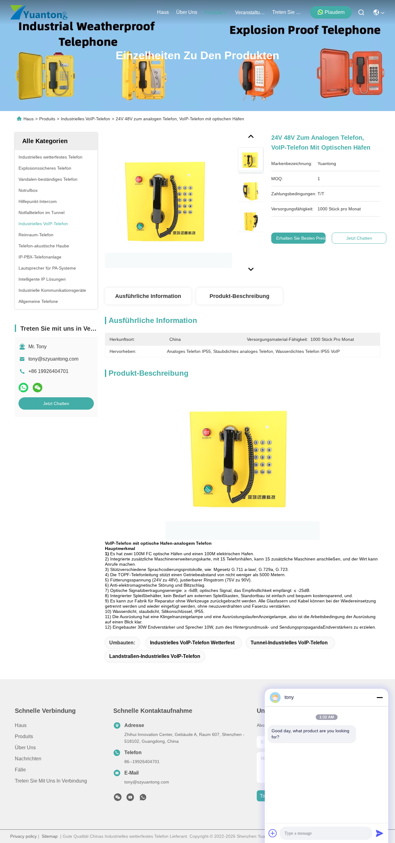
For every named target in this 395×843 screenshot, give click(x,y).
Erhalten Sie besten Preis (301, 238)
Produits (47, 118)
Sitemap (50, 836)
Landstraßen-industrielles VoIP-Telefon (154, 656)
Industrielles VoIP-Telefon (85, 118)
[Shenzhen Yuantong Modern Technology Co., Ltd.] (39, 12)
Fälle (20, 769)
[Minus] (379, 697)
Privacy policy (23, 836)
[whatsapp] (23, 387)
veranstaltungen (250, 12)
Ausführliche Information (148, 296)
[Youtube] (130, 798)
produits (214, 12)
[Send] (380, 833)
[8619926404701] (143, 798)
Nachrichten (28, 758)
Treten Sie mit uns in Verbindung (51, 780)
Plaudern (335, 12)
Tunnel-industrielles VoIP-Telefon (289, 642)
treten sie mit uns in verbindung (287, 12)
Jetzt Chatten (56, 403)
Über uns (186, 12)
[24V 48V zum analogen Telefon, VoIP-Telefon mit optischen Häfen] (168, 204)
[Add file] (272, 833)
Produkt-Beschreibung (239, 296)
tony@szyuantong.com (53, 359)
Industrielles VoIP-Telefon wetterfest (192, 642)
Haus (163, 12)
